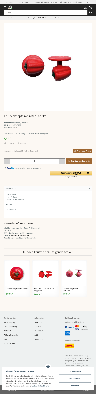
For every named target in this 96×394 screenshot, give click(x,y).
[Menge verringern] (7, 161)
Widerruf (7, 331)
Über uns (38, 322)
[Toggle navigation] (5, 7)
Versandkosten (9, 343)
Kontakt (38, 327)
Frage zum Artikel (84, 151)
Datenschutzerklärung (40, 386)
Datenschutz (39, 339)
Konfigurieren (74, 378)
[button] (85, 7)
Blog (5, 339)
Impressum (39, 331)
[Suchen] (90, 12)
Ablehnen (75, 385)
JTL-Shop (86, 391)
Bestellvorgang (9, 322)
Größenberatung (10, 327)
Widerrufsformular (11, 335)
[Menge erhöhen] (62, 161)
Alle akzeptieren (74, 372)
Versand (23, 143)
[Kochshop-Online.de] (10, 7)
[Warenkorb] (90, 7)
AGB (36, 335)
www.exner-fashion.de (20, 235)
